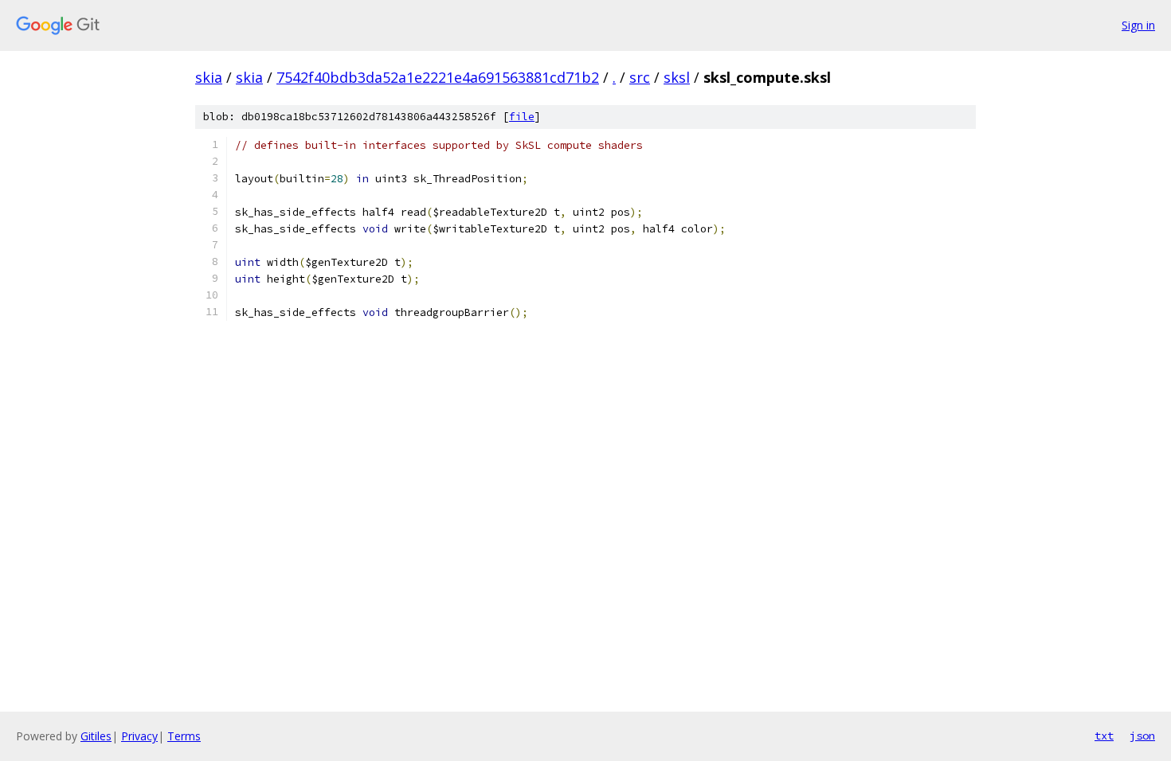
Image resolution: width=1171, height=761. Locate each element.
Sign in (1138, 25)
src (639, 77)
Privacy (139, 735)
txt (1104, 735)
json (1142, 735)
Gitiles (96, 735)
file (522, 116)
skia (208, 77)
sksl (677, 77)
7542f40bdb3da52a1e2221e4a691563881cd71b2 (437, 77)
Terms (184, 735)
